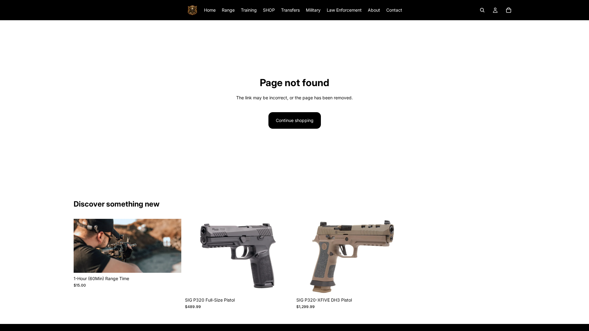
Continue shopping (295, 120)
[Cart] (508, 10)
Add (288, 284)
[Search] (482, 10)
